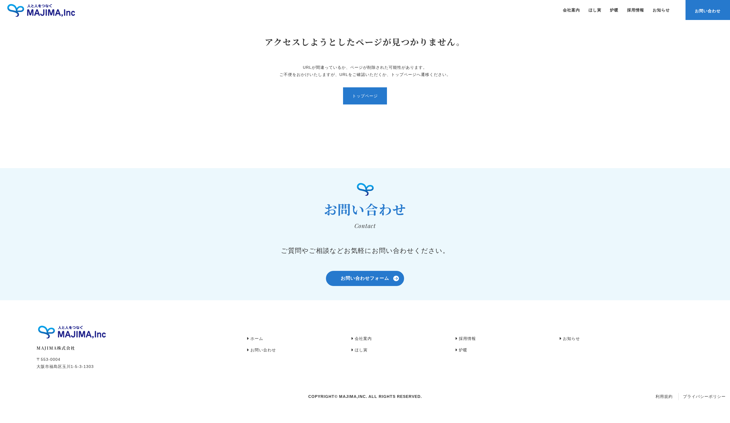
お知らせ (661, 10)
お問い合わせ (708, 11)
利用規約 (664, 396)
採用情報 (635, 10)
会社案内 (571, 10)
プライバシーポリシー (704, 396)
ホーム (256, 338)
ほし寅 (595, 10)
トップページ (365, 96)
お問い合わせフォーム (365, 278)
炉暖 (614, 10)
